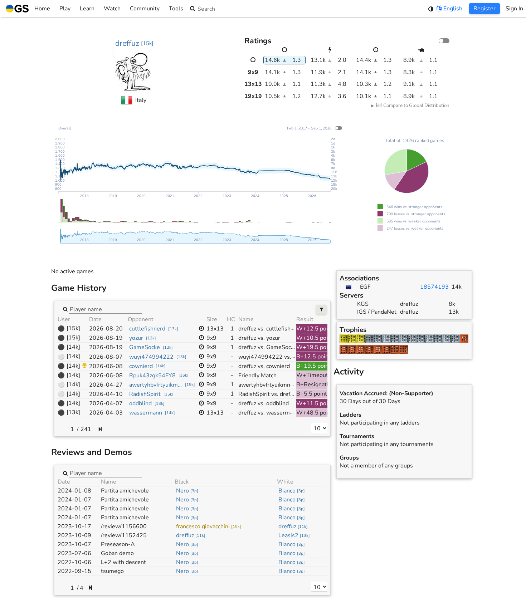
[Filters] (321, 309)
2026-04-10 (106, 394)
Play (64, 9)
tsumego (112, 571)
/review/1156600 (124, 526)
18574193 (434, 287)
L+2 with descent (123, 562)
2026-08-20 (106, 329)
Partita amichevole (125, 491)
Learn (87, 9)
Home (42, 9)
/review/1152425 (124, 535)
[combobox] (105, 308)
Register (484, 9)
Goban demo (117, 553)
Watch (112, 9)
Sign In (514, 9)
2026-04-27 (106, 385)
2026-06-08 (106, 366)
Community (145, 9)
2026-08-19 (106, 338)
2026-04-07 (106, 403)
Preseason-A (118, 544)
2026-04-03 (106, 413)
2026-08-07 (106, 357)
